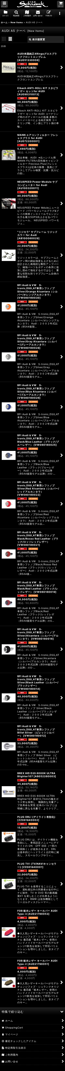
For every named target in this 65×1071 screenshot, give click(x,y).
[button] (4, 4)
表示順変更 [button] (38, 39)
